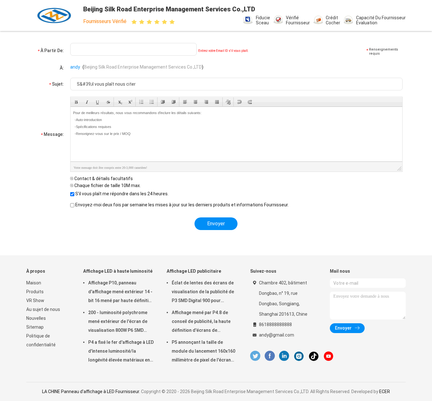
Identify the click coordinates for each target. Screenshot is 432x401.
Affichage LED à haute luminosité (117, 271)
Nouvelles (36, 318)
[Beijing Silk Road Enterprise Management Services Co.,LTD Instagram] (298, 356)
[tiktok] (313, 356)
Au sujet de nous (43, 309)
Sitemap (35, 327)
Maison (33, 282)
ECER (384, 391)
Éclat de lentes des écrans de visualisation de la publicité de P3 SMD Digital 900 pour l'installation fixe (203, 292)
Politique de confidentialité (41, 340)
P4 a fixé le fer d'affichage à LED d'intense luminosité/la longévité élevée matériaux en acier (121, 352)
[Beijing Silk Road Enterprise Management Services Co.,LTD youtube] (328, 356)
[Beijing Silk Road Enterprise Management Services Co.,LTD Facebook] (269, 356)
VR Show (35, 300)
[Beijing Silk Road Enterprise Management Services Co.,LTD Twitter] (255, 356)
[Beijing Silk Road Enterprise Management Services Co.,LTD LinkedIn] (284, 356)
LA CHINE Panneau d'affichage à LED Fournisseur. (91, 391)
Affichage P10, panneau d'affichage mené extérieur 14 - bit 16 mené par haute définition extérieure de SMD (121, 292)
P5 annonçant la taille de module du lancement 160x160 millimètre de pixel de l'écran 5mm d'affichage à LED (203, 352)
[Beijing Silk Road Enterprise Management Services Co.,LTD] (54, 15)
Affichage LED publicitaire (194, 271)
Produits (35, 291)
